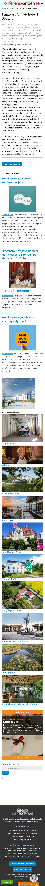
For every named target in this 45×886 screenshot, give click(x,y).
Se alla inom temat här (11, 164)
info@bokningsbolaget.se (25, 836)
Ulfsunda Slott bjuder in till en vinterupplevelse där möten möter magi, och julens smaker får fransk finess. (21, 727)
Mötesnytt (6, 8)
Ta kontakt (7, 882)
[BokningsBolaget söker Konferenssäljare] (22, 199)
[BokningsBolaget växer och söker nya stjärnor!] (22, 337)
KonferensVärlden (24, 856)
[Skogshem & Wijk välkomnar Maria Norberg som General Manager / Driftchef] (22, 275)
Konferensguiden (11, 856)
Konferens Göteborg (25, 881)
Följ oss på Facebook (23, 869)
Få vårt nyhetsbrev (10, 764)
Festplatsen (36, 856)
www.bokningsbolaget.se (22, 839)
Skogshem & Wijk (9, 291)
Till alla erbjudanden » (22, 758)
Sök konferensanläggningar (14, 879)
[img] (22, 735)
